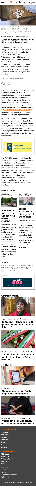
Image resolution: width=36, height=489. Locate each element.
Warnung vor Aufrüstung (25, 195)
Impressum (29, 482)
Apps (3, 464)
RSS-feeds (5, 454)
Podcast (4, 461)
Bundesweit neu (8, 388)
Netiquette (7, 482)
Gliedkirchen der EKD (9, 475)
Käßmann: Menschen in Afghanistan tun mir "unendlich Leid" (17, 324)
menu (2, 2)
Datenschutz (20, 482)
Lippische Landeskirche (8, 271)
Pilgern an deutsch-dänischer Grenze (7, 195)
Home (3, 83)
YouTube (4, 437)
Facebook (4, 432)
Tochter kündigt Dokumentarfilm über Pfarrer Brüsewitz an (17, 357)
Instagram (5, 435)
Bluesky (4, 442)
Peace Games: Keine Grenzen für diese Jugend (8, 215)
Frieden (3, 265)
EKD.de (4, 472)
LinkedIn (4, 447)
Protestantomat (7, 459)
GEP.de (3, 470)
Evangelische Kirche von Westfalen (18, 269)
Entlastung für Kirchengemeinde (15, 418)
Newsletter (5, 456)
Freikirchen (5, 477)
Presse (13, 482)
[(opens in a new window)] (17, 147)
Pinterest (4, 440)
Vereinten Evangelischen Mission (17, 110)
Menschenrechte (18, 78)
